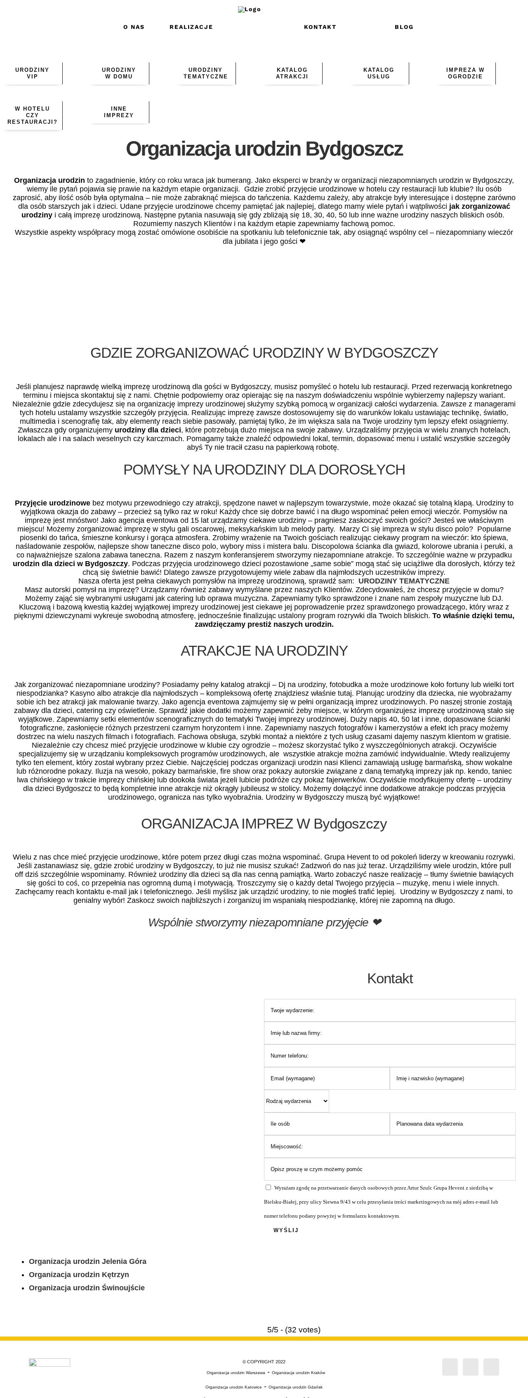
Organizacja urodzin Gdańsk (296, 1387)
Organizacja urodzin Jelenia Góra (87, 1261)
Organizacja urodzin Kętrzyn (79, 1274)
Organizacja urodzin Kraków (298, 1372)
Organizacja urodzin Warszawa (236, 1372)
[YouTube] (491, 1367)
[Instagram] (470, 1367)
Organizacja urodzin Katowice (233, 1387)
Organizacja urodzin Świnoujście (87, 1288)
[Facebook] (450, 1367)
